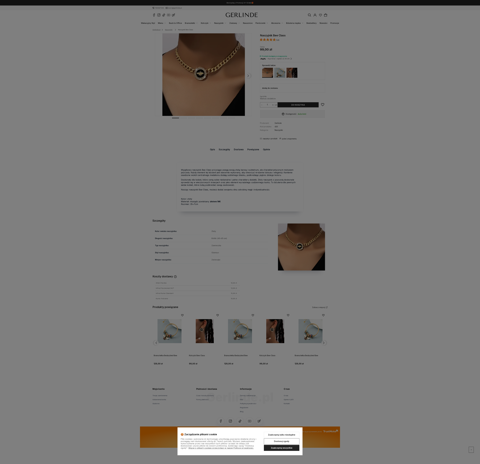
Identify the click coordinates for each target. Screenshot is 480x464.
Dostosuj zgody (281, 441)
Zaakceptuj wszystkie (281, 448)
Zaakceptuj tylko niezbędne (281, 435)
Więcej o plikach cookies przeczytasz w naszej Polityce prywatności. (221, 448)
